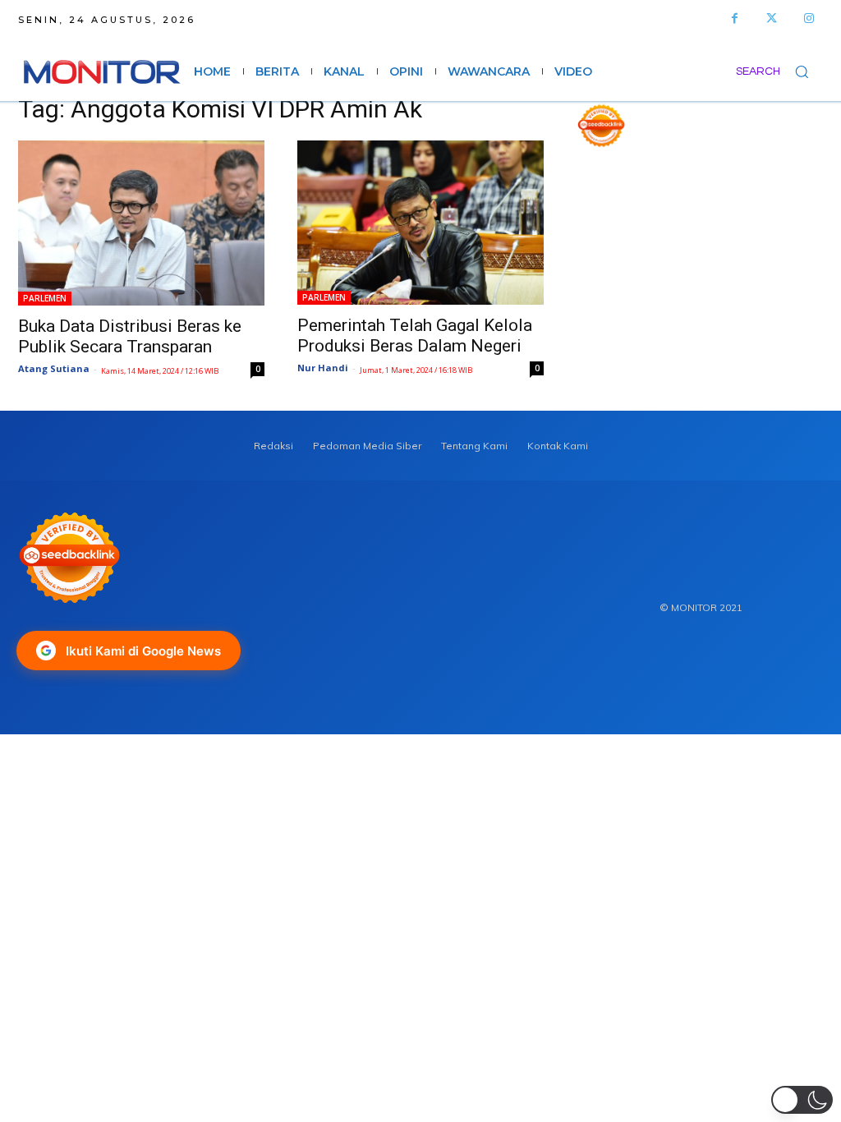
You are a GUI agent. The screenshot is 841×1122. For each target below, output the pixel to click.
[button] (779, 71)
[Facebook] (734, 18)
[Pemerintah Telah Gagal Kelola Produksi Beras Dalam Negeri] (420, 222)
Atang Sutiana (54, 368)
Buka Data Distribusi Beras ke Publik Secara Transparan (129, 336)
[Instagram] (808, 18)
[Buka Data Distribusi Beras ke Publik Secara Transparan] (141, 222)
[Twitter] (771, 18)
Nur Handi (322, 367)
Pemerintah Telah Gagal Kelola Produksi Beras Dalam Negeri (414, 335)
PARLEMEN (45, 298)
